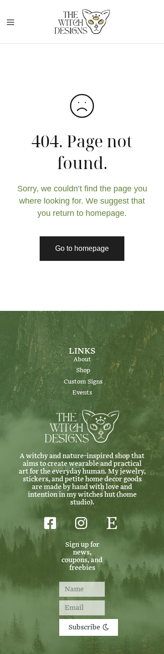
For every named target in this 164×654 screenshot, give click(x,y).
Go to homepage (82, 248)
